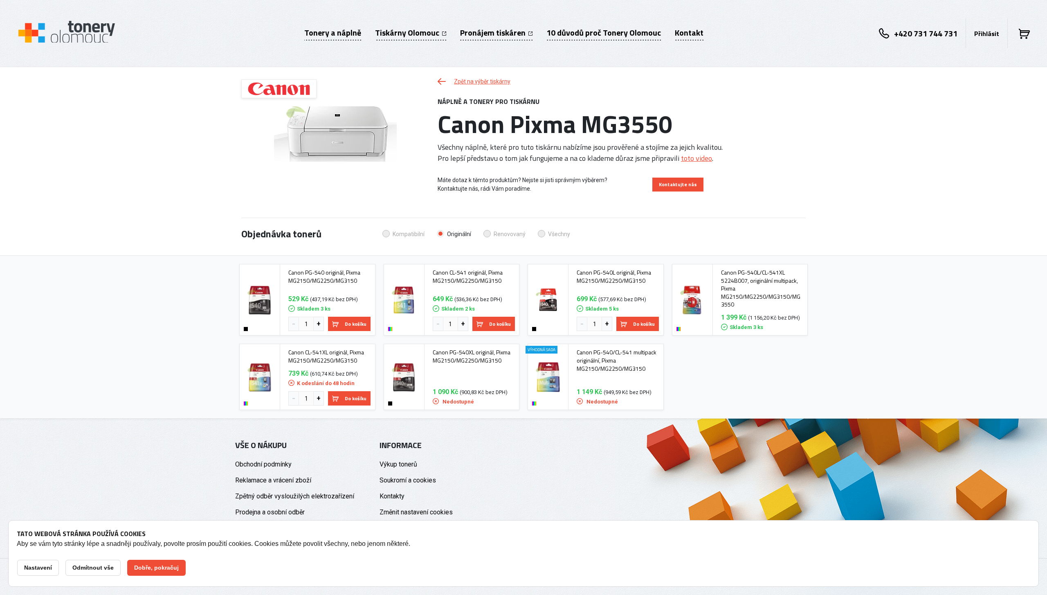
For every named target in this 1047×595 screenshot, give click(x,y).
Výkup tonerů (398, 464)
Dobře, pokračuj (156, 567)
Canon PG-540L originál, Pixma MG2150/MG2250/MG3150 (614, 276)
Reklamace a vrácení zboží (273, 480)
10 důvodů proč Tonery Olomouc (603, 33)
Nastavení (38, 567)
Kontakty (392, 496)
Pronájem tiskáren (493, 33)
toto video (696, 158)
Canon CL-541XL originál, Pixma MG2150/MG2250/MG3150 (326, 356)
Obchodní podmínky (263, 464)
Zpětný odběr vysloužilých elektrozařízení (294, 496)
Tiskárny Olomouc (408, 33)
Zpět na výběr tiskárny (482, 81)
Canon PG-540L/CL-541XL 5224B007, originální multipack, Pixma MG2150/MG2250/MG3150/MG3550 (760, 288)
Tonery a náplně (332, 33)
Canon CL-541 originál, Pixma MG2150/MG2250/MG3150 (468, 276)
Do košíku (355, 324)
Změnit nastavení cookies (416, 512)
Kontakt (689, 33)
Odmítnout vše (93, 567)
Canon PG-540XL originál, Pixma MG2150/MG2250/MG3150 (471, 356)
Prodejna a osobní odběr (270, 512)
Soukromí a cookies (408, 480)
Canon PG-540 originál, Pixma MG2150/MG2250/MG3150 (324, 276)
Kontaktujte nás (677, 184)
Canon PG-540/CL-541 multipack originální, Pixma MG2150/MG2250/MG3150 (616, 360)
